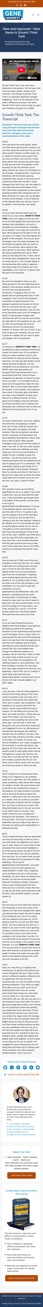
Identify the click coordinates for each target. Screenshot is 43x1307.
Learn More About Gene (21, 1175)
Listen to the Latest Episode (23, 1074)
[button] (33, 15)
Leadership (9, 44)
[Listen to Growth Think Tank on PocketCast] (25, 1067)
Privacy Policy (7, 1303)
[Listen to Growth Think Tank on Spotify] (5, 1067)
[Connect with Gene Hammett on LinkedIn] (21, 5)
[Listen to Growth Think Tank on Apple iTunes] (18, 1067)
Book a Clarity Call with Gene (21, 1278)
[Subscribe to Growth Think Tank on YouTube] (38, 1067)
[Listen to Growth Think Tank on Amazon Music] (12, 1067)
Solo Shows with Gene (24, 44)
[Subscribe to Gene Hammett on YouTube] (25, 5)
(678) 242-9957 (29, 2)
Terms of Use (19, 1303)
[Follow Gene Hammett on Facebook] (17, 5)
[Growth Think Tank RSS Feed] (31, 1067)
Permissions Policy (33, 1303)
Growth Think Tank (21, 41)
